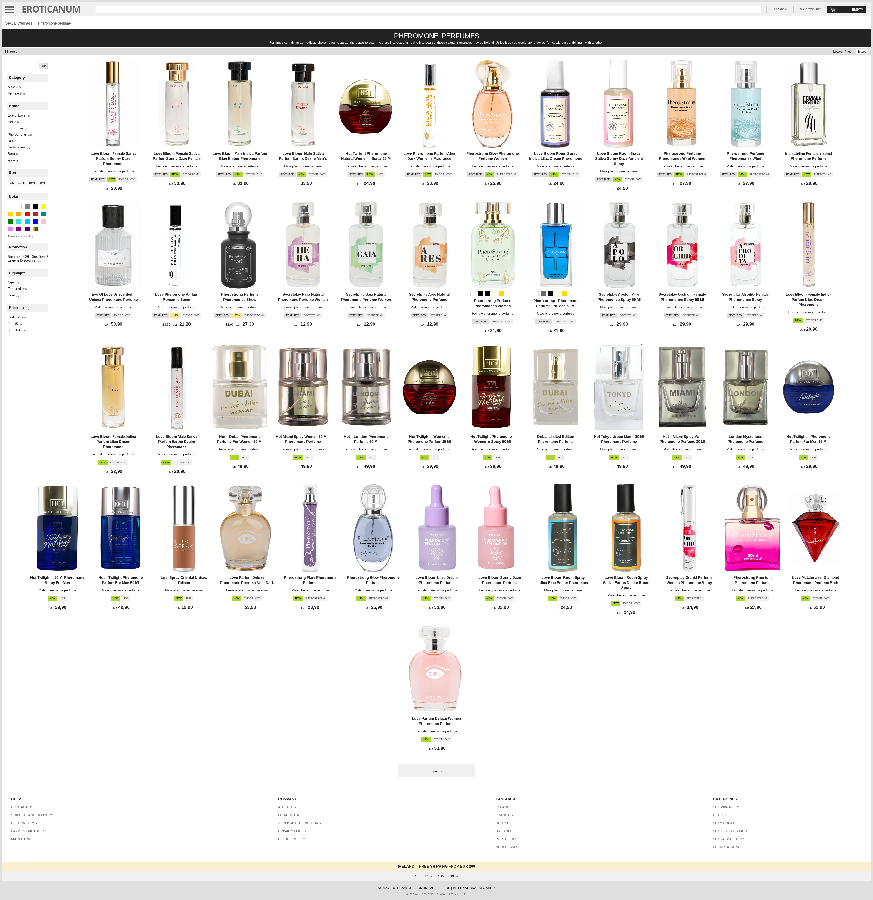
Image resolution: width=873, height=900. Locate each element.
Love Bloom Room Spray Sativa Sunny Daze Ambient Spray (619, 159)
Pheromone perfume (54, 23)
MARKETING (21, 839)
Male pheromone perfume (239, 166)
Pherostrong (17, 134)
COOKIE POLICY (291, 839)
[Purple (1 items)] (18, 229)
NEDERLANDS (507, 847)
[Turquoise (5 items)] (18, 221)
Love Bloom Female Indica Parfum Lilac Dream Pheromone (808, 299)
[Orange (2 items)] (18, 214)
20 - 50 (13, 323)
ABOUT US (287, 807)
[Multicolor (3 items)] (35, 229)
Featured (14, 289)
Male (11, 87)
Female (13, 93)
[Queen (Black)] (487, 293)
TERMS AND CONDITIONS (299, 823)
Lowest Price (842, 51)
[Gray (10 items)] (27, 206)
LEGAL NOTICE (290, 815)
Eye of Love (16, 115)
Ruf (10, 141)
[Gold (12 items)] (10, 214)
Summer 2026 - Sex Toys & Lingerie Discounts (28, 258)
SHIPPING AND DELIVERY (32, 815)
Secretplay (16, 128)
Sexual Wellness (19, 23)
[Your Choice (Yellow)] (494, 293)
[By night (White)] (473, 293)
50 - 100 (14, 330)
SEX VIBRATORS (726, 807)
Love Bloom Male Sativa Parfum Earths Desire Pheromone (176, 442)
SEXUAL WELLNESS (729, 839)
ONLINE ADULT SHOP (434, 888)
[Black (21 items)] (35, 206)
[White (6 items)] (10, 206)
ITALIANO (503, 831)
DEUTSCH (504, 823)
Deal (11, 295)
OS (12, 183)
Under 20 (14, 317)
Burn (11, 153)
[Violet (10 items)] (10, 229)
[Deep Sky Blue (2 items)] (27, 221)
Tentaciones (16, 147)
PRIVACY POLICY (292, 831)
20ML (42, 183)
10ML (32, 183)
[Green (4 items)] (10, 221)
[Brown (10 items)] (35, 214)
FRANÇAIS (504, 815)
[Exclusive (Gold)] (501, 293)
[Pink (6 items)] (43, 221)
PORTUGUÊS (506, 839)
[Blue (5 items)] (35, 221)
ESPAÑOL (504, 807)
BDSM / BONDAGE (728, 847)
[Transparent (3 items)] (19, 206)
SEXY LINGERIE (726, 823)
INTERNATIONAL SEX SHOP (474, 888)
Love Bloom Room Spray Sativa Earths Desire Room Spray (626, 583)
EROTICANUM (51, 8)
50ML (21, 183)
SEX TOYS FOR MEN (730, 831)
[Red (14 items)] (27, 214)
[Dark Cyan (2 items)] (43, 214)
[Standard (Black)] (480, 293)
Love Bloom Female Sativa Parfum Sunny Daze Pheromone (113, 159)
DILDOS (719, 815)
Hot (10, 122)
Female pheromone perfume (113, 171)
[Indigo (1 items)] (27, 229)
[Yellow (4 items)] (43, 206)
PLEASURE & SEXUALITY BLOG (436, 876)
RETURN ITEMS (24, 823)
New (11, 282)
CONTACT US (22, 807)
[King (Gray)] (543, 293)
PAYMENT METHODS (28, 831)
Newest (862, 51)
